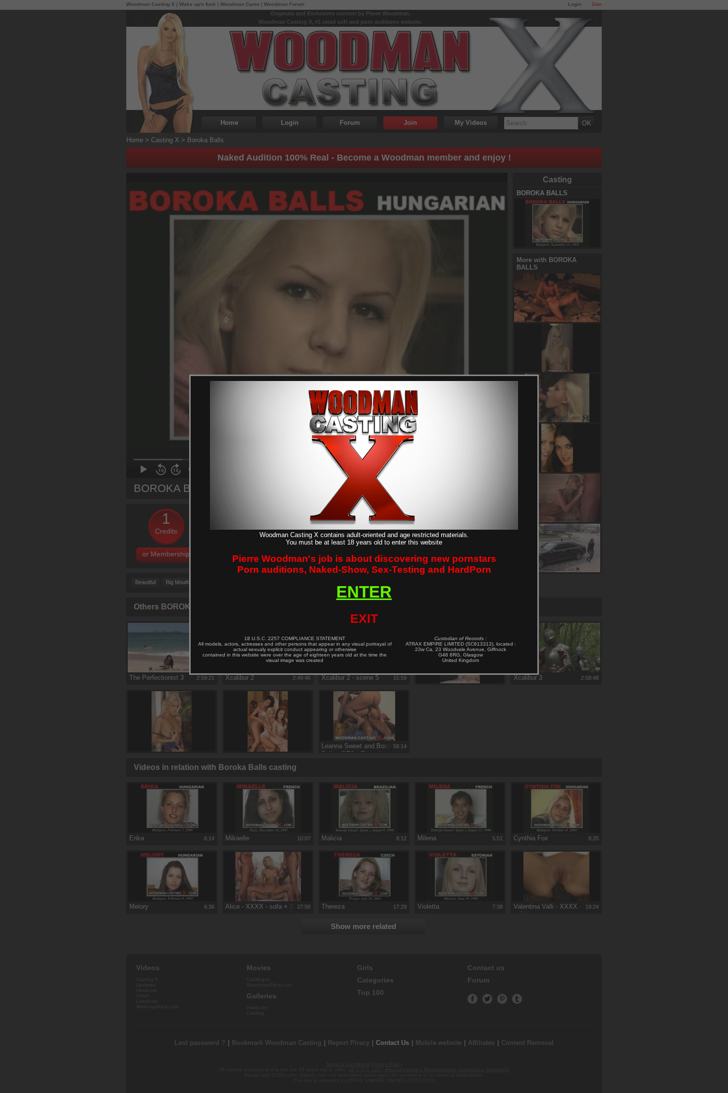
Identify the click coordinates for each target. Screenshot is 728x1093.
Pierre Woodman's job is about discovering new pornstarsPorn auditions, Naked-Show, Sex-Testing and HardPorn (364, 564)
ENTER (364, 592)
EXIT (364, 618)
